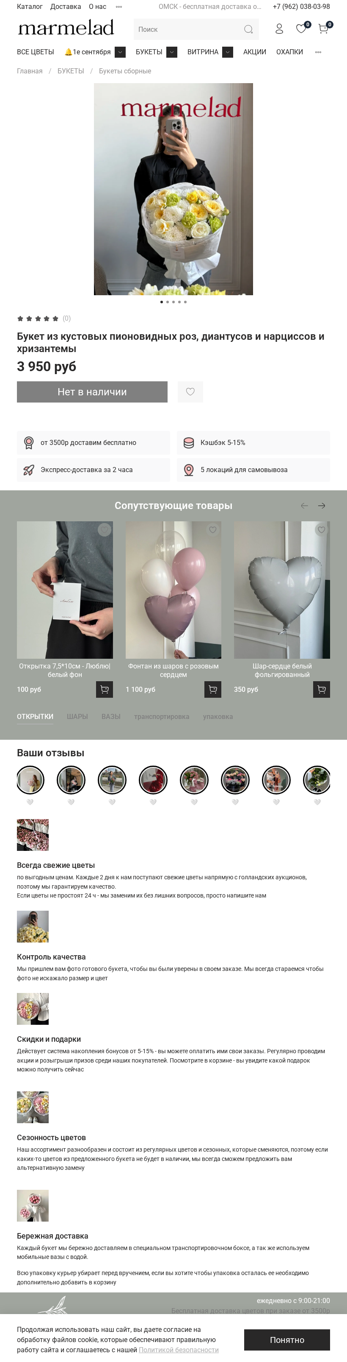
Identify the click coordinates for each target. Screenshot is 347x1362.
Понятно (287, 1340)
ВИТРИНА (202, 52)
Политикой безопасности (179, 1350)
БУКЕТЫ (149, 52)
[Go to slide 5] (185, 302)
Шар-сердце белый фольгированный (282, 670)
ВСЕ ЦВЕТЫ (35, 52)
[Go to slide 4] (179, 302)
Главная (30, 71)
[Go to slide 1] (161, 302)
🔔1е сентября (87, 52)
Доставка (65, 7)
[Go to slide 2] (167, 302)
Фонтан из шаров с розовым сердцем (173, 670)
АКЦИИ (254, 52)
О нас (97, 7)
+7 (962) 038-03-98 (301, 7)
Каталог (30, 7)
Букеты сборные (125, 71)
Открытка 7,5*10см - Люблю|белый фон (64, 670)
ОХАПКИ (289, 52)
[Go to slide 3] (173, 302)
